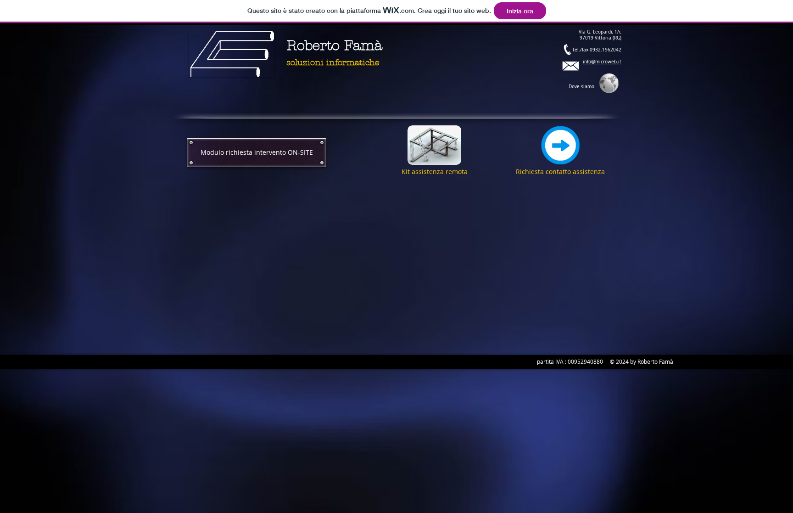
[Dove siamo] (559, 70)
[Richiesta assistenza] (560, 145)
